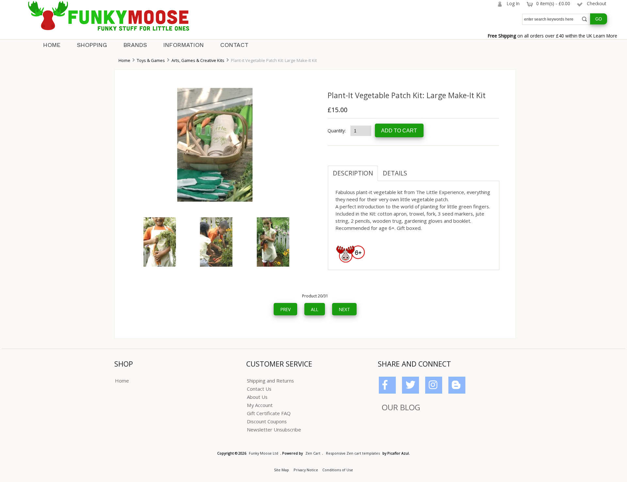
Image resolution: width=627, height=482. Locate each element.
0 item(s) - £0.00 (553, 3)
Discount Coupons (267, 421)
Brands (135, 44)
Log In (513, 3)
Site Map (281, 469)
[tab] (417, 170)
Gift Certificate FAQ (269, 413)
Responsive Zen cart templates (353, 453)
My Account (260, 405)
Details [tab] (395, 173)
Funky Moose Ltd (263, 453)
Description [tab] (353, 173)
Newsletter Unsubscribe (274, 429)
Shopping (92, 44)
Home (51, 44)
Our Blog (401, 407)
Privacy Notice (306, 469)
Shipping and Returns (270, 380)
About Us (257, 397)
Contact (234, 44)
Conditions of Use (337, 469)
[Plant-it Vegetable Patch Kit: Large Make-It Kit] (215, 200)
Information (183, 44)
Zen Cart (312, 453)
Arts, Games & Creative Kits (197, 60)
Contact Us (259, 388)
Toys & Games (151, 60)
